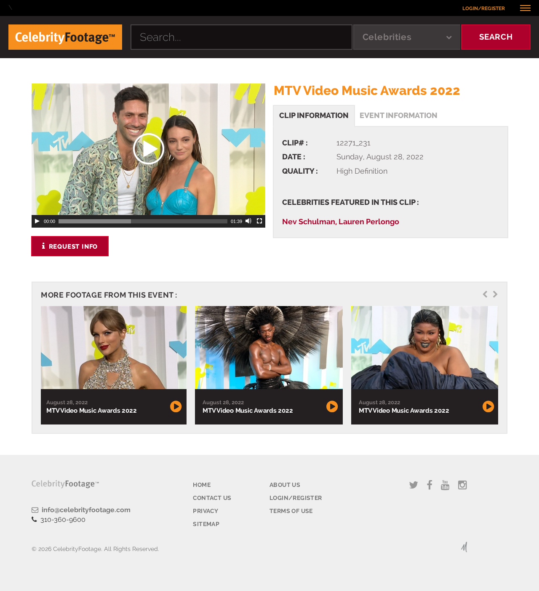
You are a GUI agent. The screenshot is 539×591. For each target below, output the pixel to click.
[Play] (37, 221)
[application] (148, 149)
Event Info (399, 115)
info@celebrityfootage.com (84, 510)
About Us (285, 484)
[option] (113, 365)
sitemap (206, 524)
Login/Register (483, 8)
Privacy (205, 511)
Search (496, 36)
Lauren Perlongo (369, 221)
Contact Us (212, 497)
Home (202, 484)
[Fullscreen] (259, 221)
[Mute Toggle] (248, 221)
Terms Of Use (291, 511)
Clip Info (314, 115)
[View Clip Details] (113, 348)
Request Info (72, 246)
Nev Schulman (308, 221)
